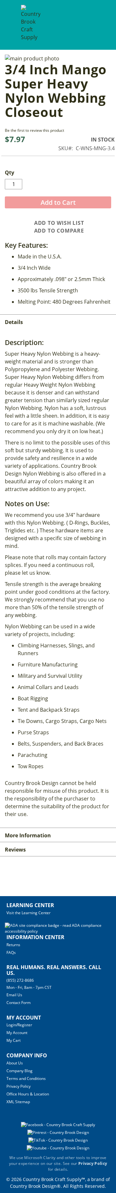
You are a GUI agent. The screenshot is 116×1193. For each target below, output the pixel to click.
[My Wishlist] (99, 24)
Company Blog (19, 1070)
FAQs (11, 952)
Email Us (14, 995)
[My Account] (88, 24)
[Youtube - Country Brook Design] (58, 1148)
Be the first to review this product (34, 130)
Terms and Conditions (26, 1078)
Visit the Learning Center (28, 913)
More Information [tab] (28, 835)
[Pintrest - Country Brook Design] (58, 1132)
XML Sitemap (18, 1101)
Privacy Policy (18, 1086)
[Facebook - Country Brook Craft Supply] (58, 1124)
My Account (16, 1032)
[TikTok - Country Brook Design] (58, 1140)
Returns (13, 944)
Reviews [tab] (15, 849)
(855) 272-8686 (20, 980)
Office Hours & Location (27, 1094)
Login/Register (19, 1025)
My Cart (13, 1040)
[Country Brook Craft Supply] (30, 26)
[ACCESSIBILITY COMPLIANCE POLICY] (57, 931)
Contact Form (18, 1002)
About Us (14, 1063)
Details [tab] (14, 322)
